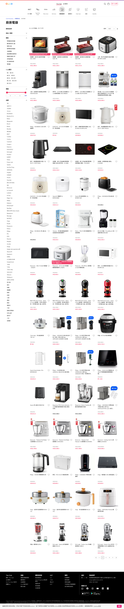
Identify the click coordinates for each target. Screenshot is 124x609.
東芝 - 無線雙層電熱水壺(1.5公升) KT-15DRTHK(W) (106, 127)
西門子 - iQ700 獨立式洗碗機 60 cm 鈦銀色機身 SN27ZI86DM (61, 92)
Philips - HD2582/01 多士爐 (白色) (38, 232)
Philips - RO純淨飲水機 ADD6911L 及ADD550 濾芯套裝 (61, 371)
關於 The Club (10, 578)
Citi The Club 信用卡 (11, 582)
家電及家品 (17, 18)
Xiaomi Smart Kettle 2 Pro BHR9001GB (36, 371)
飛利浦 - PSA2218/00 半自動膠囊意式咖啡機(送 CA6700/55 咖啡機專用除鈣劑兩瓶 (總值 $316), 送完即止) (106, 93)
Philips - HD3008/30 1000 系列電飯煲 (38, 127)
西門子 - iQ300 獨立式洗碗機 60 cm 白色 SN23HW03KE (83, 92)
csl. (51, 578)
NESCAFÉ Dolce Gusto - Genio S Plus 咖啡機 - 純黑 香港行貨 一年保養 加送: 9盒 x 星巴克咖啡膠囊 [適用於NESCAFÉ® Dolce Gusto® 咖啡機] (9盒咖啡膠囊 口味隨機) (83, 302)
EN (86, 578)
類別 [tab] (7, 38)
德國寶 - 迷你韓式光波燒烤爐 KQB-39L (60, 58)
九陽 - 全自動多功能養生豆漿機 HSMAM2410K (38, 92)
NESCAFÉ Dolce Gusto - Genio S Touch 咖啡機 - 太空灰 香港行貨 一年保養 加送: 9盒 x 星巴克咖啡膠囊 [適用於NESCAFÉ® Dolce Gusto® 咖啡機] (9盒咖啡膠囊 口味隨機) (38, 302)
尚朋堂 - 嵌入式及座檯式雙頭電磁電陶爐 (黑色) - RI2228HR (83, 162)
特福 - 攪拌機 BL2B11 (35, 544)
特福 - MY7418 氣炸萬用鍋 (105, 335)
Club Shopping (9, 18)
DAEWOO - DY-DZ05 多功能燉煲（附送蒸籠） (61, 127)
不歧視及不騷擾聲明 (70, 584)
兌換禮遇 (23, 582)
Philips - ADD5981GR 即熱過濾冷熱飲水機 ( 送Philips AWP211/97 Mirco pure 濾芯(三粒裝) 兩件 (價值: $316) (106, 406)
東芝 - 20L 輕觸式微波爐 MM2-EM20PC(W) (106, 266)
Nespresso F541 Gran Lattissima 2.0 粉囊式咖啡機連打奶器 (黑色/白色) (61, 406)
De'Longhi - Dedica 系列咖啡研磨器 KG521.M (61, 545)
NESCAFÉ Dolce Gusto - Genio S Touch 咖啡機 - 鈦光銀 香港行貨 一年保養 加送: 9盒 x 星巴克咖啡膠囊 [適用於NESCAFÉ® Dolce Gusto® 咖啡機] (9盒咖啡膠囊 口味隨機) (61, 302)
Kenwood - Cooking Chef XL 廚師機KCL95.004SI (106, 440)
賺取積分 (23, 580)
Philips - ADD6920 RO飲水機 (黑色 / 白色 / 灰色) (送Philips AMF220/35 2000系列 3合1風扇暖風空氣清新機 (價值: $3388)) (61, 337)
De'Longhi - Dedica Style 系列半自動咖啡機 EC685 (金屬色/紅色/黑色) (106, 546)
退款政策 (37, 583)
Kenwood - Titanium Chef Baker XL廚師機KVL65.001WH (38, 440)
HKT (51, 584)
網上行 (51, 582)
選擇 (26, 95)
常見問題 (37, 586)
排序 (105, 28)
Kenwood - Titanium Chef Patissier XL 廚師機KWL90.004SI (83, 440)
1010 (51, 580)
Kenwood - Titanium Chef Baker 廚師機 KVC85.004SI (61, 440)
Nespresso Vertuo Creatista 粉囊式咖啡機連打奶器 (83, 406)
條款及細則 (68, 582)
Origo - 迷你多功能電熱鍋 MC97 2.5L (61, 510)
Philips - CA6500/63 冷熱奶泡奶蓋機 (83, 475)
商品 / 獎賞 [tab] (9, 33)
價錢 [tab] (7, 89)
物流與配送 (38, 578)
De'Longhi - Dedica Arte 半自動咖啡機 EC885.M (83, 545)
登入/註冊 (114, 4)
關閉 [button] (119, 606)
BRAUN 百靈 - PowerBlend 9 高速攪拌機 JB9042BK (106, 232)
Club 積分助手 (24, 584)
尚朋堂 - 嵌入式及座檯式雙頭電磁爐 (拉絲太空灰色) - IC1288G (61, 162)
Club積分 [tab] (9, 70)
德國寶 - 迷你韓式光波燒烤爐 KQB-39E (82, 58)
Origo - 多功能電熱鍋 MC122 (82, 509)
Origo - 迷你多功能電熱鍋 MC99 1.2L (38, 510)
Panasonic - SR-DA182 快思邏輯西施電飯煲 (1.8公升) (60, 266)
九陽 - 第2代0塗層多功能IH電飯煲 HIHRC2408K (106, 58)
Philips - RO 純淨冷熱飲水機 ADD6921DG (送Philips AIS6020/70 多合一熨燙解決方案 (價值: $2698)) (83, 372)
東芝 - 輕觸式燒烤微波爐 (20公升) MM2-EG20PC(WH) (83, 127)
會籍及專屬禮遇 (25, 578)
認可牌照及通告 (69, 586)
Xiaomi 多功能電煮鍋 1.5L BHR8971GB (81, 197)
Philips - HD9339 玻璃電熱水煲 (38, 475)
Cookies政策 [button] (97, 606)
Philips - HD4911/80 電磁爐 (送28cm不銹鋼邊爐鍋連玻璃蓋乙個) (106, 372)
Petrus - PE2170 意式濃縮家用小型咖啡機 (83, 232)
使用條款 (67, 580)
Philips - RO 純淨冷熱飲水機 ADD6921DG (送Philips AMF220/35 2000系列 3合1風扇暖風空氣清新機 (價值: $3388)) (83, 337)
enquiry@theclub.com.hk (96, 580)
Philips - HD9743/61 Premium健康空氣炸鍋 (106, 510)
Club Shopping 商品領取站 (41, 580)
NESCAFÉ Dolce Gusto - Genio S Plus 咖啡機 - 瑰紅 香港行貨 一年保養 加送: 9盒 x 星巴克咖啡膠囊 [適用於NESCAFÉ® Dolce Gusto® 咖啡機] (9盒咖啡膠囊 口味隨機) (106, 302)
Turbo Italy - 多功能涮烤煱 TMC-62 (37, 336)
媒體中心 (8, 584)
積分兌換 (23, 586)
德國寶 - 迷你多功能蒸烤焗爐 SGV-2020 (37, 58)
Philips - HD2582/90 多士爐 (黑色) (106, 197)
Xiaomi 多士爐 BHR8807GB (37, 405)
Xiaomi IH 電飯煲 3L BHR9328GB (58, 197)
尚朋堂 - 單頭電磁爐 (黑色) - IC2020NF (105, 162)
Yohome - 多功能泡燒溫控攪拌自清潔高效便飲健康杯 (60, 232)
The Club (59, 4)
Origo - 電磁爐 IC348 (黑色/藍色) (106, 475)
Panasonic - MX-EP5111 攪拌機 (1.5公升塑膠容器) (83, 266)
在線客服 (37, 588)
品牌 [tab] (7, 100)
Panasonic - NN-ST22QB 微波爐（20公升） (38, 266)
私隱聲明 (67, 578)
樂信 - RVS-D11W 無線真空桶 (60, 475)
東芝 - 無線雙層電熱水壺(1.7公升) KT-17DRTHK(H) (38, 162)
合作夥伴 (65, 4)
